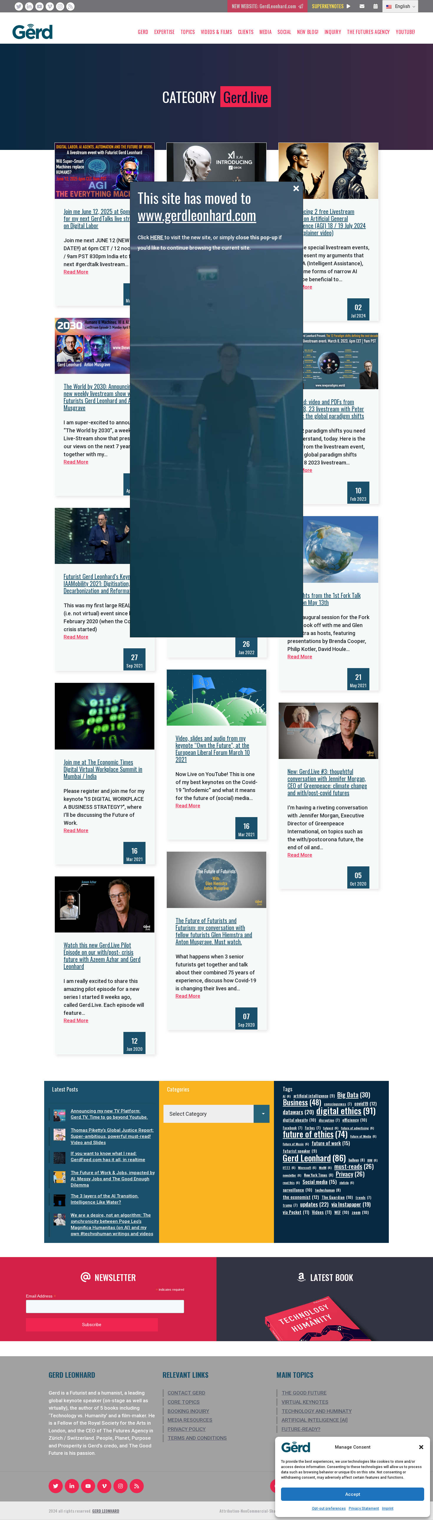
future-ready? (301, 1429)
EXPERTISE (164, 31)
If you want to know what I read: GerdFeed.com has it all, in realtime (108, 1156)
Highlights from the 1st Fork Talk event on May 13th (324, 599)
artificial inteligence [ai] (315, 1420)
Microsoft (307, 1167)
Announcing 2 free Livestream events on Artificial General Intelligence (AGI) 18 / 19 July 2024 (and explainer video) (326, 222)
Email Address (41, 1296)
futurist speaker (300, 1151)
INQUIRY (333, 31)
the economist (301, 1197)
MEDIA (266, 31)
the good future (304, 1393)
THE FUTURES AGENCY (368, 31)
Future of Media (363, 1136)
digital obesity (299, 1119)
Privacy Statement (364, 1508)
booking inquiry (188, 1411)
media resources (190, 1420)
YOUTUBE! (405, 31)
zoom (360, 1212)
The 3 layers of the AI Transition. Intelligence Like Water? (105, 1199)
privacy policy (187, 1429)
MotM (325, 1167)
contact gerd (186, 1393)
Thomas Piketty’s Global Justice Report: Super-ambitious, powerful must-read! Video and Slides (112, 1136)
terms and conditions (197, 1438)
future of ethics (315, 1133)
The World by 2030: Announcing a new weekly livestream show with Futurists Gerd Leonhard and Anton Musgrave (102, 397)
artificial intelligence (314, 1095)
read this (291, 1182)
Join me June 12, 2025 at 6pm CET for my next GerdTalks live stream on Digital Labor (102, 218)
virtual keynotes (305, 1402)
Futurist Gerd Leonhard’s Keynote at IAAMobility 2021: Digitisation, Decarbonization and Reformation (104, 583)
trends (363, 1197)
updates (314, 1204)
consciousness (338, 1103)
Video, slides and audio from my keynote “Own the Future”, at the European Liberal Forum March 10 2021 (213, 749)
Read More (76, 272)
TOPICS (188, 31)
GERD (143, 31)
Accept (352, 1494)
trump (290, 1205)
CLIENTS (246, 31)
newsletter (292, 1175)
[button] (421, 1447)
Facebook (292, 1127)
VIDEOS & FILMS (216, 31)
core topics (184, 1402)
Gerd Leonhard (314, 1157)
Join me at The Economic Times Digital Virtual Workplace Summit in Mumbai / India (103, 769)
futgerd (330, 1127)
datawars (298, 1111)
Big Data (353, 1094)
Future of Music (296, 1143)
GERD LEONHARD (105, 1511)
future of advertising (357, 1127)
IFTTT (289, 1167)
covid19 (365, 1103)
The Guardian (337, 1197)
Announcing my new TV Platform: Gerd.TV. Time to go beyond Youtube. (109, 1114)
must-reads (354, 1166)
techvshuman (328, 1189)
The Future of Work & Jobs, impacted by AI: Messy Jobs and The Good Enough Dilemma (113, 1179)
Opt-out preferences (329, 1508)
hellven (356, 1159)
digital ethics (346, 1110)
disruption (329, 1120)
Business (302, 1102)
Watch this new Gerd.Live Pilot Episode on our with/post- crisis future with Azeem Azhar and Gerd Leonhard (102, 955)
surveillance (297, 1189)
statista (346, 1182)
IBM (372, 1160)
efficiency (354, 1119)
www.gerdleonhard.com (197, 214)
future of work (331, 1143)
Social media (320, 1181)
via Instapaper (351, 1204)
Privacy (350, 1174)
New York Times (318, 1174)
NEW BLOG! (308, 31)
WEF (341, 1212)
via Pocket (296, 1212)
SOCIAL (284, 31)
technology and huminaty (317, 1411)
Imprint (388, 1508)
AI (287, 1096)
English (402, 6)
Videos (322, 1212)
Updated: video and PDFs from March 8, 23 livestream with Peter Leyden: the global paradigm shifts (325, 408)
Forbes (312, 1127)
